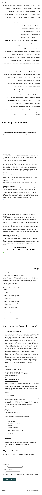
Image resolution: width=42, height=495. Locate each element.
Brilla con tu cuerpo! (17, 17)
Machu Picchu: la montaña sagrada (15, 83)
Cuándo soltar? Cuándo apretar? (30, 40)
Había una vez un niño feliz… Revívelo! (31, 74)
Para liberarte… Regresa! (34, 86)
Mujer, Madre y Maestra (34, 83)
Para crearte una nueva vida (20, 86)
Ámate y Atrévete (9, 14)
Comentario (6, 464)
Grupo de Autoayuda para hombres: (12, 74)
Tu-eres (38, 109)
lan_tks (38, 77)
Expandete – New (36, 66)
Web (4, 472)
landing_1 (30, 77)
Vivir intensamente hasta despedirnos (26, 112)
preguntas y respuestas (34, 89)
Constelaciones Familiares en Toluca (12, 40)
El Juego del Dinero (7, 63)
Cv (20, 43)
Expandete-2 (22, 68)
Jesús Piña (4, 2)
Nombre (5, 466)
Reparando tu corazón (35, 97)
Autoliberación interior (35, 14)
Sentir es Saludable (16, 103)
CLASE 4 (22, 20)
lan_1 (34, 77)
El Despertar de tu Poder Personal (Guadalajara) (16, 51)
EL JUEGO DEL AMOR (30, 249)
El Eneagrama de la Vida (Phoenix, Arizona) (30, 57)
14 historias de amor (7, 5)
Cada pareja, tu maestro (29, 17)
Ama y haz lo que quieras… (29, 11)
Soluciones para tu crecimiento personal (20, 106)
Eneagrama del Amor (35, 63)
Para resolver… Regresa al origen (13, 89)
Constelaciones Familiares (34, 22)
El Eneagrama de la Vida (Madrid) (32, 54)
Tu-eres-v (14, 112)
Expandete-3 (30, 68)
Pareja (17, 317)
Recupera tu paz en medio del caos (27, 91)
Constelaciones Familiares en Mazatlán (31, 31)
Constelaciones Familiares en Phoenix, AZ (30, 34)
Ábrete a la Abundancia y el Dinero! (32, 5)
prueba (16, 91)
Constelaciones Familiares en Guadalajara (30, 28)
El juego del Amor (36, 60)
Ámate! (16, 14)
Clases (38, 20)
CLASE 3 (11, 20)
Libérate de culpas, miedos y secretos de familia (29, 80)
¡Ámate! (38, 112)
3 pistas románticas (17, 5)
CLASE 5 (34, 20)
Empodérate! (26, 63)
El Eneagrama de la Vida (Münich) (11, 57)
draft (24, 45)
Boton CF (9, 17)
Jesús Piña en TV (22, 77)
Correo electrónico (8, 469)
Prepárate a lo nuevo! (8, 91)
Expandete (27, 66)
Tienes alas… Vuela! (35, 106)
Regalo (38, 91)
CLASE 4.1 (28, 20)
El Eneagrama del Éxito (16, 60)
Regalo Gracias (20, 94)
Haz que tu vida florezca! (11, 77)
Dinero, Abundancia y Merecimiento (13, 45)
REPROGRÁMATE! (12, 100)
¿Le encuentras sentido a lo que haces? (14, 114)
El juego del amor (27, 60)
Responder (7, 366)
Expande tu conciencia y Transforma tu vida (14, 66)
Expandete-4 (37, 68)
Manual (26, 83)
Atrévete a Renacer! (23, 14)
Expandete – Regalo (13, 68)
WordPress (37, 490)
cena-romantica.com (10, 393)
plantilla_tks (25, 89)
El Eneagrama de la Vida (34, 51)
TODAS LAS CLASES (8, 109)
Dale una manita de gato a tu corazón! (31, 43)
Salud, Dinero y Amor (23, 100)
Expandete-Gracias (35, 71)
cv (39, 40)
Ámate (38, 11)
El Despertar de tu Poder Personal (32, 48)
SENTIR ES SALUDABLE (34, 100)
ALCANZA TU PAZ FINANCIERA (14, 11)
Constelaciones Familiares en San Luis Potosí (29, 37)
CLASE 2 (38, 17)
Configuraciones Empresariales (19, 22)
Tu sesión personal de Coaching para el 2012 (24, 109)
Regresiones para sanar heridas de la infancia (17, 97)
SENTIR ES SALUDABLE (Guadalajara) (31, 103)
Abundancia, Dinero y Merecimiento (14, 8)
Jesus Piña (8, 368)
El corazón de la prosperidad (33, 45)
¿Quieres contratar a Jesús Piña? (32, 114)
